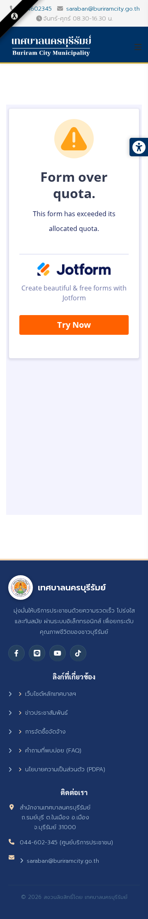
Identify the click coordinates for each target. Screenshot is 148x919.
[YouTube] (57, 653)
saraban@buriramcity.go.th (103, 8)
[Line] (37, 653)
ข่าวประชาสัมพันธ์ (46, 713)
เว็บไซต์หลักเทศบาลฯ (50, 694)
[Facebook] (16, 653)
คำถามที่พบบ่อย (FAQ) (53, 750)
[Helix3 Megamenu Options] (141, 47)
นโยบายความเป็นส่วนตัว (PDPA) (65, 769)
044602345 (35, 8)
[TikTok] (78, 653)
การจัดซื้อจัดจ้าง (45, 731)
